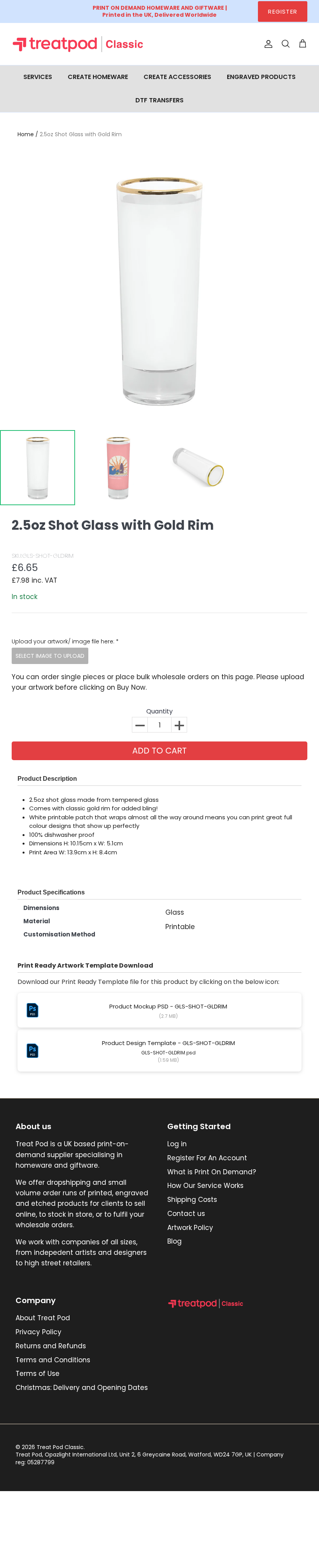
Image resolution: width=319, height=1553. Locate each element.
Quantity (159, 712)
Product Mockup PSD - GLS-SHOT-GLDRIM (168, 1006)
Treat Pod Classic (60, 1447)
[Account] (267, 44)
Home (26, 134)
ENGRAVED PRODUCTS (261, 76)
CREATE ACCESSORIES (177, 76)
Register (282, 11)
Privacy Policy (38, 1332)
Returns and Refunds (51, 1346)
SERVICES (37, 76)
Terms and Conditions (53, 1360)
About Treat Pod (43, 1318)
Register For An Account (207, 1158)
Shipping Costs (192, 1199)
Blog (174, 1241)
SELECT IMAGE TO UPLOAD (50, 656)
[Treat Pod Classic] (79, 44)
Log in (177, 1144)
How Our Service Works (205, 1185)
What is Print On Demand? (211, 1172)
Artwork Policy (190, 1227)
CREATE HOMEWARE (98, 76)
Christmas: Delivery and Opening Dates (82, 1387)
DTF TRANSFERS (159, 100)
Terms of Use (38, 1373)
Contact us (186, 1213)
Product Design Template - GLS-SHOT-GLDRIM (168, 1043)
